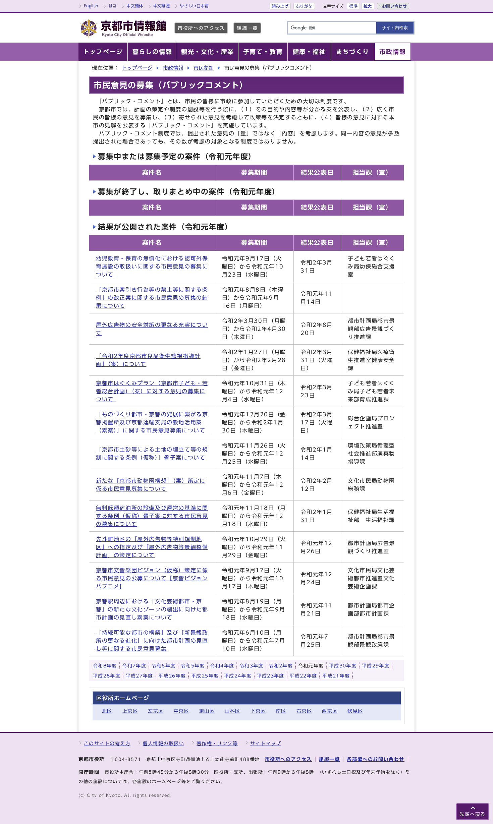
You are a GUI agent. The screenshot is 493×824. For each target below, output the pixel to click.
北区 (107, 710)
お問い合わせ (394, 6)
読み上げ (280, 6)
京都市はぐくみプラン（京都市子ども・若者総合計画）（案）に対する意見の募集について (152, 391)
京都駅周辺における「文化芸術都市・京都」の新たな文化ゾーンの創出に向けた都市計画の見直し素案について (152, 609)
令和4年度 (222, 665)
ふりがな (304, 6)
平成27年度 (139, 675)
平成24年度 (238, 675)
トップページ (137, 67)
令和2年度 (281, 665)
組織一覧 (247, 28)
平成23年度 (270, 675)
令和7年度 (134, 665)
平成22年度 (303, 675)
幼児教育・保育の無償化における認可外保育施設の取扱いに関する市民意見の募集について (152, 266)
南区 (281, 710)
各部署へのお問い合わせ (375, 759)
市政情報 (173, 67)
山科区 (232, 710)
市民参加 (204, 67)
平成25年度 (205, 675)
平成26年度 (172, 675)
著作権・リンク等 (217, 743)
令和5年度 (193, 665)
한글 (112, 6)
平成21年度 (336, 675)
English (91, 6)
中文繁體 (161, 6)
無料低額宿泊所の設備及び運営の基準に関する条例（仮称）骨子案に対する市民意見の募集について (152, 516)
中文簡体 (134, 6)
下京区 (258, 710)
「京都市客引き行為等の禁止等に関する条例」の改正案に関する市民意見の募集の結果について (152, 297)
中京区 (181, 710)
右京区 (304, 710)
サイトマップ (265, 743)
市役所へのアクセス (201, 28)
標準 (353, 6)
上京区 (130, 710)
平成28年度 (106, 675)
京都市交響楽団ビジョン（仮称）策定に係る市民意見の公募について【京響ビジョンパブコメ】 (152, 578)
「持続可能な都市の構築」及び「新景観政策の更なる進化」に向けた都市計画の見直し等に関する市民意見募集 (152, 640)
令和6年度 (164, 665)
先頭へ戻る (472, 814)
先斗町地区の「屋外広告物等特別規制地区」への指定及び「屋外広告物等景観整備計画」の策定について (152, 547)
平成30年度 (343, 665)
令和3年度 (251, 665)
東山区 (207, 710)
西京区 (329, 710)
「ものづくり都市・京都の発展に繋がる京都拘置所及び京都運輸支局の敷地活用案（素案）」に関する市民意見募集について (153, 422)
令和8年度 (105, 665)
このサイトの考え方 (107, 743)
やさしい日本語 (194, 6)
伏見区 (355, 710)
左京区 (155, 710)
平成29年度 (375, 665)
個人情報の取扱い (163, 743)
